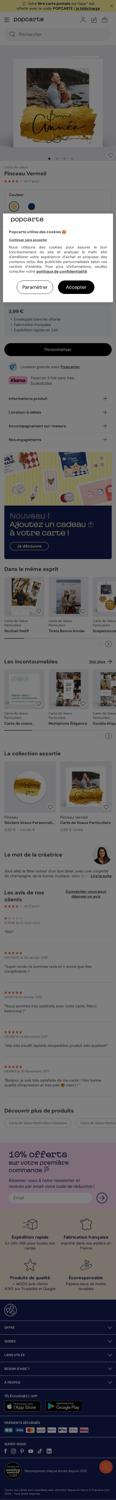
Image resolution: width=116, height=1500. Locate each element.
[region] (58, 258)
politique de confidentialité (61, 271)
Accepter (76, 287)
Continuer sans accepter (28, 240)
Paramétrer (35, 287)
